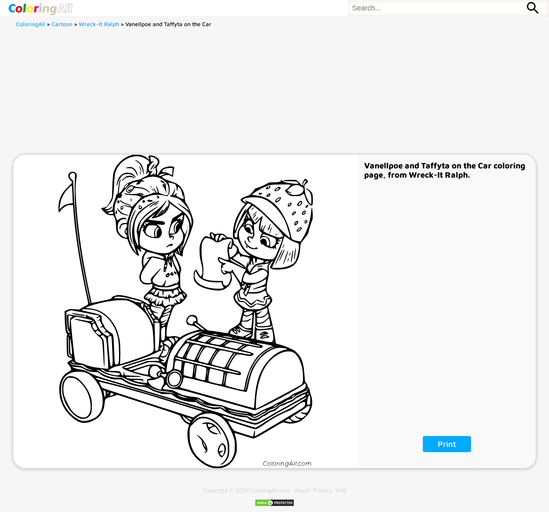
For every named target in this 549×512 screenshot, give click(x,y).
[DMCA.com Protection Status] (274, 504)
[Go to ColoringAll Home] (40, 8)
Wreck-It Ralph (99, 23)
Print (447, 444)
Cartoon (61, 23)
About (302, 490)
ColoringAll (30, 23)
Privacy (322, 490)
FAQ (341, 490)
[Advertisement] (274, 94)
